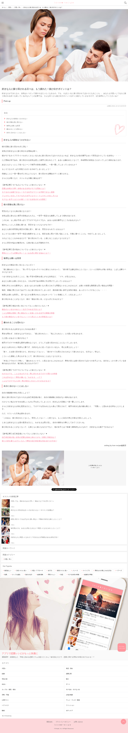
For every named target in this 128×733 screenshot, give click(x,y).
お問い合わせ (78, 722)
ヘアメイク (5, 705)
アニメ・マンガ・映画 (73, 700)
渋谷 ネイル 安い (21, 570)
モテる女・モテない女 (73, 689)
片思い (4, 668)
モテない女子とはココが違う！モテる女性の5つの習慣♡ (24, 199)
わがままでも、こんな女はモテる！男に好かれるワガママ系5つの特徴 (29, 374)
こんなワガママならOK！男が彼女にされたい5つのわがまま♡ (26, 381)
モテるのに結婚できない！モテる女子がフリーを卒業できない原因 (28, 192)
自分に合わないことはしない (16, 133)
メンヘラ (75, 570)
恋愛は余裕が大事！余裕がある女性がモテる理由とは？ (24, 188)
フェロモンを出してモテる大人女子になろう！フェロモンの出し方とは (30, 196)
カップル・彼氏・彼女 (9, 689)
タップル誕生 (16, 574)
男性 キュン (51, 574)
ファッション (70, 705)
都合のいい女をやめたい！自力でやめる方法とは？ (22, 309)
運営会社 (49, 722)
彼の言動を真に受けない (14, 122)
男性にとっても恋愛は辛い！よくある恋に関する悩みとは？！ (26, 253)
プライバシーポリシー (63, 722)
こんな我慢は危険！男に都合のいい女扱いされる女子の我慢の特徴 (28, 313)
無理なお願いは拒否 (13, 126)
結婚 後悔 (40, 574)
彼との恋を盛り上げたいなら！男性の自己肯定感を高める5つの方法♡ (29, 441)
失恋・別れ (69, 668)
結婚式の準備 (88, 574)
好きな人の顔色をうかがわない (17, 119)
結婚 (3, 673)
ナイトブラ (86, 570)
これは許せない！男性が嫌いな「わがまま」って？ (22, 377)
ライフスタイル (7, 716)
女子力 (50, 570)
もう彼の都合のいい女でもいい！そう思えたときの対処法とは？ (27, 317)
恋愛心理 (69, 673)
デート (68, 684)
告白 (67, 679)
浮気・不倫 (5, 694)
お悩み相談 (69, 694)
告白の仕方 (28, 574)
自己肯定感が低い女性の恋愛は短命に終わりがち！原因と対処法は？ (29, 437)
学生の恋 (4, 679)
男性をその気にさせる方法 (103, 570)
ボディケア (69, 710)
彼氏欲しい (7, 570)
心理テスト (5, 700)
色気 (5, 574)
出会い (4, 684)
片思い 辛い (8, 559)
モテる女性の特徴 (73, 574)
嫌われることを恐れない (14, 129)
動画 (3, 710)
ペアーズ (119, 570)
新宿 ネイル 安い (62, 570)
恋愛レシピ (64, 3)
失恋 (61, 574)
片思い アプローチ (37, 570)
